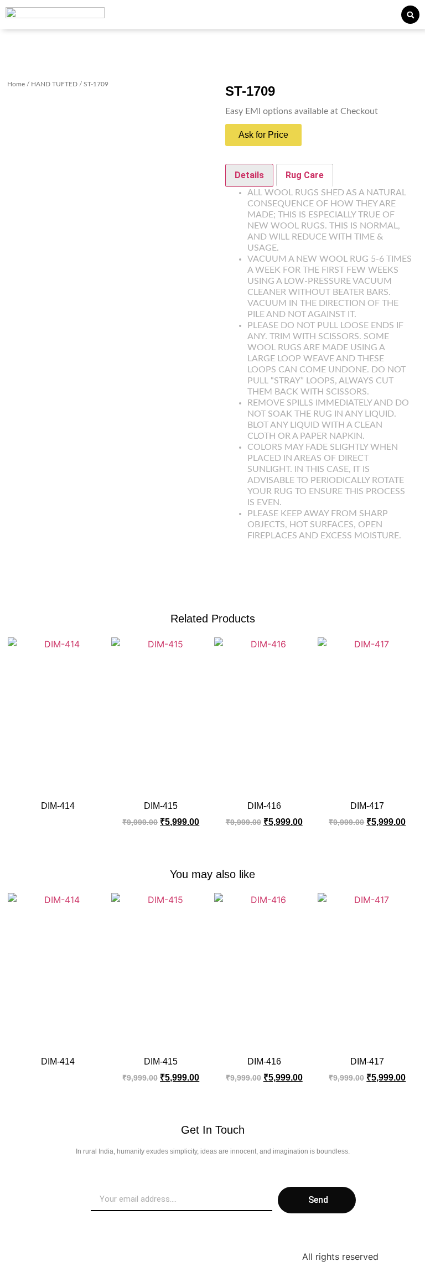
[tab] (249, 175)
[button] (410, 15)
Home (16, 84)
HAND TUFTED (54, 84)
